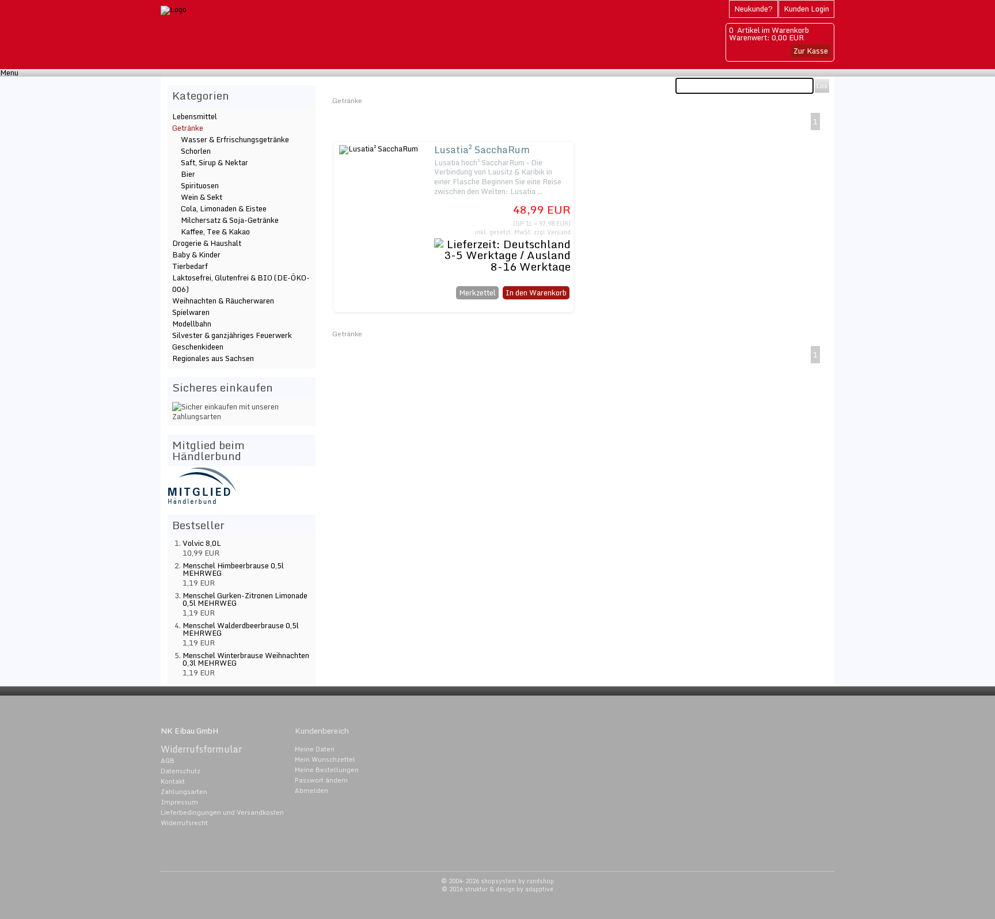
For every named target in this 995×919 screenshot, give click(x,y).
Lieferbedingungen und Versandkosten (222, 812)
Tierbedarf (190, 266)
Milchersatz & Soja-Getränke (230, 220)
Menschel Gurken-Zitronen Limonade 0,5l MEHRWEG (245, 599)
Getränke (347, 100)
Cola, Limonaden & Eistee (224, 208)
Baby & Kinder (196, 254)
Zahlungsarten (184, 792)
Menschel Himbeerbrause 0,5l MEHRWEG (233, 569)
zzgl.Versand (552, 232)
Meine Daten (315, 749)
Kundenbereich (322, 730)
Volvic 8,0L (202, 543)
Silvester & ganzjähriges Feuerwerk (232, 335)
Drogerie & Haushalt (206, 243)
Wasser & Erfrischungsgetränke (235, 139)
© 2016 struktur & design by (497, 889)
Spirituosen (200, 185)
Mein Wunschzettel (325, 759)
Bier (188, 174)
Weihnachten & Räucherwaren (223, 300)
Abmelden (311, 790)
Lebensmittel (194, 116)
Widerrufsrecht (184, 823)
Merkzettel (477, 292)
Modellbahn (191, 323)
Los (821, 86)
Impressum (179, 802)
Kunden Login (806, 8)
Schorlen (196, 151)
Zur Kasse (810, 50)
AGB (167, 760)
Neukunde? (753, 8)
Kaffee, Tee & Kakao (215, 231)
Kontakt (173, 781)
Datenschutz (180, 771)
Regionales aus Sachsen (213, 358)
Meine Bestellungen (327, 770)
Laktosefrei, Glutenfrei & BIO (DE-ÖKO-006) (241, 283)
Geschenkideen (197, 346)
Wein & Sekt (201, 197)
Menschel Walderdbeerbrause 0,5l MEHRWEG (241, 629)
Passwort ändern (321, 780)
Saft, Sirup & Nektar (214, 162)
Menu (9, 72)
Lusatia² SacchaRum (482, 149)
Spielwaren (191, 312)
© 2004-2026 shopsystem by (497, 881)
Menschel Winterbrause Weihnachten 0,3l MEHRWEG (246, 659)
